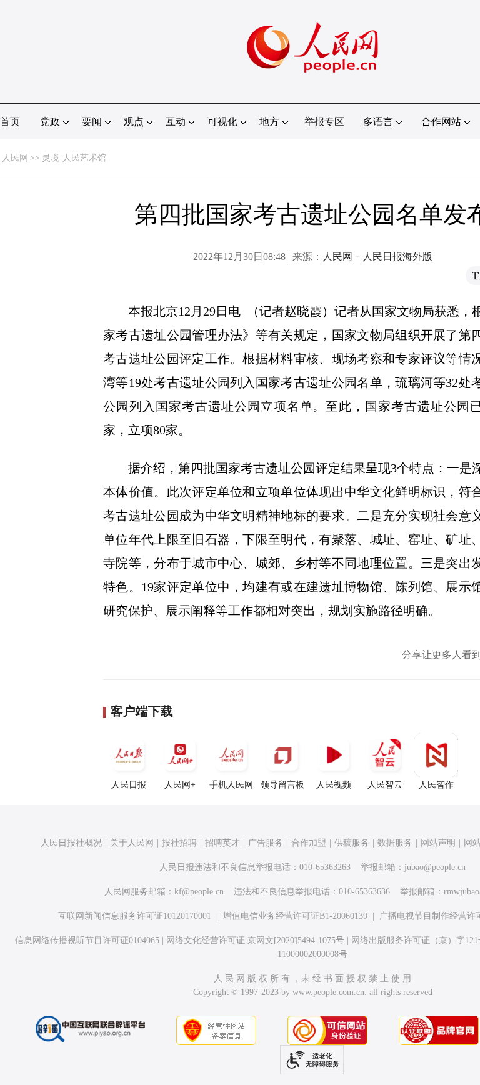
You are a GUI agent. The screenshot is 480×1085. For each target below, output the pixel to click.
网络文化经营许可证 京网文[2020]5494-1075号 (255, 940)
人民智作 (436, 784)
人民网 (15, 157)
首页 (10, 121)
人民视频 (333, 784)
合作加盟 (308, 843)
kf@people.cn (199, 891)
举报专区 (324, 121)
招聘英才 (222, 843)
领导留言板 (282, 784)
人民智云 (385, 784)
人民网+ (180, 784)
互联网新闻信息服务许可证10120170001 (134, 916)
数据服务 (395, 843)
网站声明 (438, 843)
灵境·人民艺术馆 (74, 157)
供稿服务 (351, 843)
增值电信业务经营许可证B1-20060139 (295, 916)
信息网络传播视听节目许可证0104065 (87, 940)
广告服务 (265, 843)
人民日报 (128, 784)
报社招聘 (179, 843)
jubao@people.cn (435, 867)
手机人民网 (231, 784)
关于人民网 (132, 843)
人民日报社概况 (71, 843)
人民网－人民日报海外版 (377, 256)
